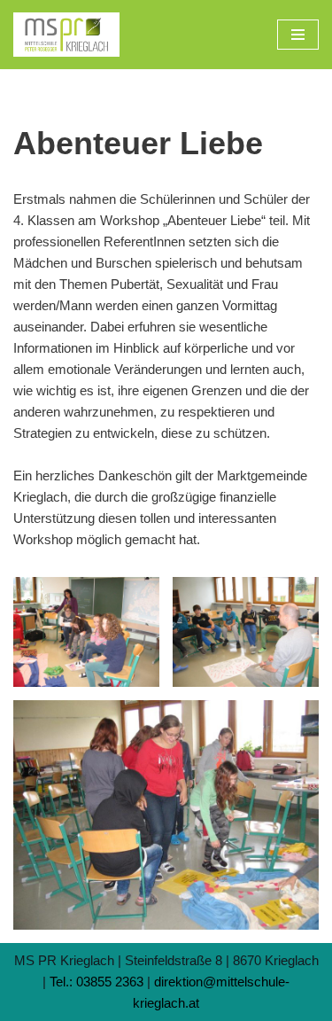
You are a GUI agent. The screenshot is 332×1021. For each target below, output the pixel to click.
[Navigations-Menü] (298, 34)
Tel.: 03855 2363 (96, 981)
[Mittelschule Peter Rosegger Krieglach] (66, 34)
